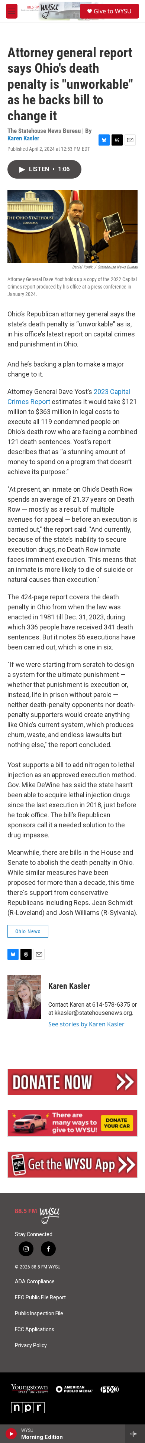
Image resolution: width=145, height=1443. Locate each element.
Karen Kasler (23, 138)
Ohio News (28, 931)
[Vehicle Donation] (72, 1123)
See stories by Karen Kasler (86, 1024)
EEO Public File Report (40, 1297)
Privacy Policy (31, 1345)
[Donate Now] (72, 1082)
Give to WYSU (113, 11)
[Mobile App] (72, 1165)
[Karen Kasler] (24, 997)
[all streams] (135, 1433)
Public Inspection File (39, 1313)
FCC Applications (34, 1329)
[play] (11, 1433)
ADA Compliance (35, 1281)
